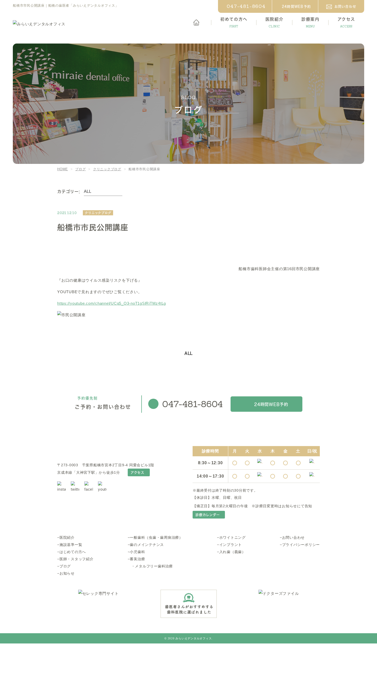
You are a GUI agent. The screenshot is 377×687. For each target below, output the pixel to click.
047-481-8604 (246, 6)
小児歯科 (137, 552)
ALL (188, 353)
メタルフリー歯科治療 (154, 566)
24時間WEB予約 (296, 6)
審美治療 (137, 559)
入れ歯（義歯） (232, 552)
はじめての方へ (72, 552)
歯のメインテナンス (147, 545)
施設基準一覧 (70, 545)
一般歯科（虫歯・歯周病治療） (156, 537)
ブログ (65, 566)
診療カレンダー (207, 515)
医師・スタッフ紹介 (76, 559)
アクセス (137, 472)
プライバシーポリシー (301, 545)
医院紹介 (67, 537)
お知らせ (67, 573)
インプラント (230, 545)
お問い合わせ (345, 6)
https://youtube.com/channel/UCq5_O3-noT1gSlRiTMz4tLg (111, 303)
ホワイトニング (232, 537)
